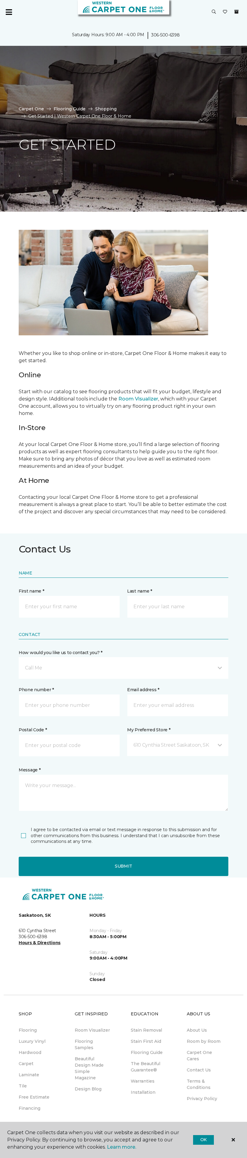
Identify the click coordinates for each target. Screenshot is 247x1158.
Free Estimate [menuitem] (34, 1097)
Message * (29, 770)
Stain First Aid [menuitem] (146, 1041)
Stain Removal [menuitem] (146, 1030)
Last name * (139, 591)
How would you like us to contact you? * (60, 652)
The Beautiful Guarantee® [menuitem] (145, 1067)
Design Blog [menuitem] (88, 1089)
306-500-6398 (165, 35)
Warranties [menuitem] (143, 1081)
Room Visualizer (138, 399)
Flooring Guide (70, 109)
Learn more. (121, 1147)
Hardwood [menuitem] (30, 1052)
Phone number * (36, 690)
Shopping (106, 109)
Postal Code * (33, 730)
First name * (31, 591)
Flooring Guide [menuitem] (147, 1052)
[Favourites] (225, 12)
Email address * (143, 690)
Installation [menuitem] (143, 1092)
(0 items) (236, 12)
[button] (214, 12)
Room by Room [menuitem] (203, 1041)
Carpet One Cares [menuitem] (199, 1056)
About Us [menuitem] (197, 1030)
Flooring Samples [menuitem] (84, 1044)
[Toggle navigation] (9, 12)
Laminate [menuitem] (29, 1074)
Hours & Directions (40, 942)
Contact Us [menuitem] (199, 1070)
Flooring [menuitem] (28, 1030)
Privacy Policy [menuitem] (202, 1098)
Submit (123, 866)
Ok (203, 1139)
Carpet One (31, 109)
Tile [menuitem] (23, 1086)
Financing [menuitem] (29, 1108)
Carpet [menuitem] (26, 1063)
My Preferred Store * (148, 730)
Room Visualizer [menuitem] (92, 1030)
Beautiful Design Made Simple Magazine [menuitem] (89, 1068)
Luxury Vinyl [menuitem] (32, 1041)
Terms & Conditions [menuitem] (199, 1084)
